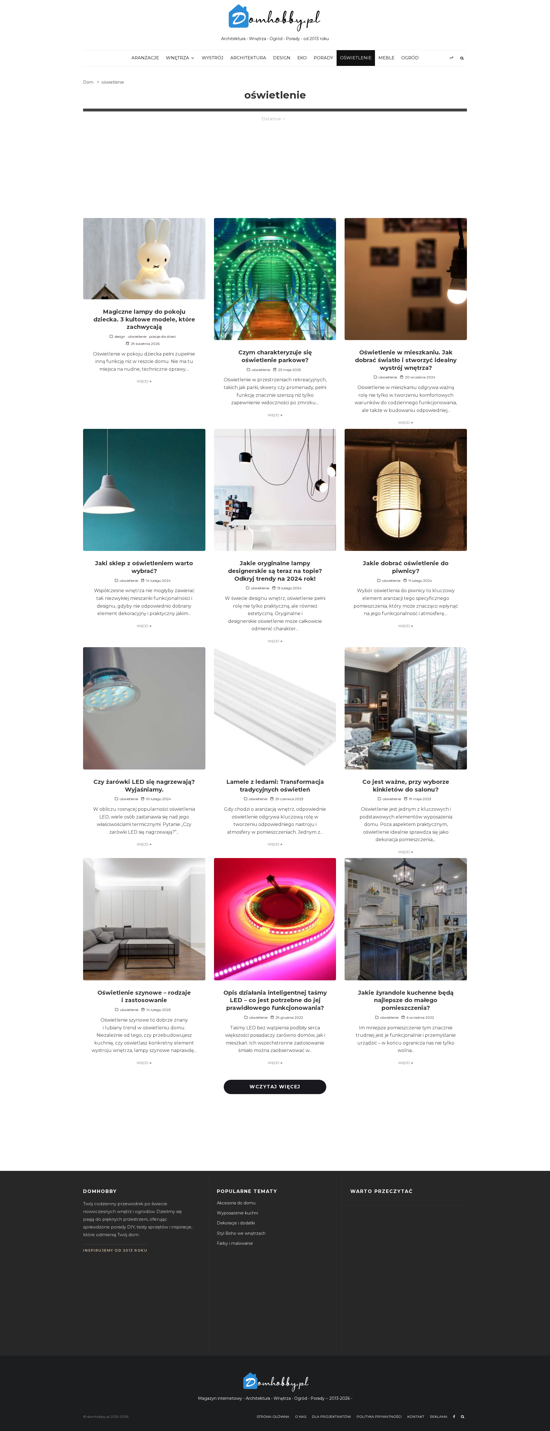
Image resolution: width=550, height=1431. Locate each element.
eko (302, 57)
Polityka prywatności (379, 1416)
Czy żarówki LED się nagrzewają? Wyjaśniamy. (144, 785)
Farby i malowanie (235, 1243)
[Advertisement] (275, 166)
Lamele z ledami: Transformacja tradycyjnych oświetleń (275, 785)
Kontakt (415, 1416)
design (281, 57)
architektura (248, 57)
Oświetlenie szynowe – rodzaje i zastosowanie (144, 996)
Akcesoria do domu (236, 1203)
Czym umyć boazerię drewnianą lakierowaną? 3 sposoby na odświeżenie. (417, 1250)
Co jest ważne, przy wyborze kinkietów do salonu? (405, 785)
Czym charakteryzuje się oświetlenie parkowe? (275, 356)
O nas (300, 1416)
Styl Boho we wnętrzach (241, 1233)
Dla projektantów (331, 1416)
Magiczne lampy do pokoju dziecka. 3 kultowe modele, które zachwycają (144, 319)
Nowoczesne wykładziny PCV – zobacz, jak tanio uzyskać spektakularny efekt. (419, 1304)
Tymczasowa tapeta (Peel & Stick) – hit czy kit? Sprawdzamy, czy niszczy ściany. (420, 1277)
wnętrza (177, 57)
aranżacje (145, 57)
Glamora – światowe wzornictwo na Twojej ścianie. (419, 1332)
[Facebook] (454, 1416)
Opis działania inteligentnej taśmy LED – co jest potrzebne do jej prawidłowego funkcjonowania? (275, 1000)
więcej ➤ (144, 381)
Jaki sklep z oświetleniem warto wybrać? (144, 567)
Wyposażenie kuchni (237, 1213)
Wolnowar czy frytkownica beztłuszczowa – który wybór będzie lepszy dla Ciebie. (420, 1223)
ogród (410, 57)
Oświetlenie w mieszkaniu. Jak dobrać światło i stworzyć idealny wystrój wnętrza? (406, 360)
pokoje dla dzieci (162, 336)
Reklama (438, 1416)
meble (386, 57)
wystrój (212, 57)
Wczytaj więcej (275, 1087)
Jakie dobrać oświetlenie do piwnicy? (406, 567)
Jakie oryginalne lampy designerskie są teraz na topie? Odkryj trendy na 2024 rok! (275, 571)
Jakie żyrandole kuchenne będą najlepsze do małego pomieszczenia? (405, 1000)
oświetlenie (356, 57)
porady (323, 57)
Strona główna (273, 1416)
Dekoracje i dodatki (236, 1223)
